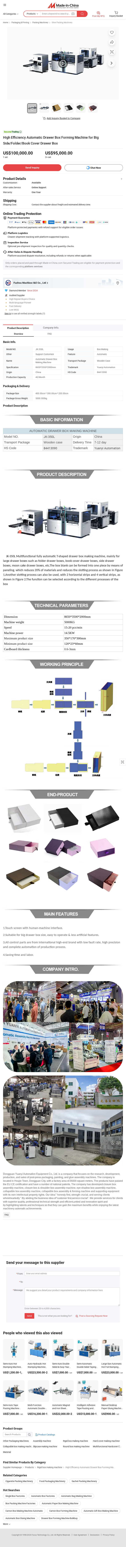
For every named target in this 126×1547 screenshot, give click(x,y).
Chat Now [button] (95, 167)
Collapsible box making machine (18, 1446)
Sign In (8, 313)
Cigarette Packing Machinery (19, 1481)
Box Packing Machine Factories (20, 1503)
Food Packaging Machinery (52, 1481)
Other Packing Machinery (62, 22)
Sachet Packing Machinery (84, 1481)
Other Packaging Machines (16, 1440)
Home (5, 22)
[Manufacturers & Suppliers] (63, 5)
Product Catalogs (46, 1434)
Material (7, 1452)
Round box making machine (76, 1446)
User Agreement (80, 1535)
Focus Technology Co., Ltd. (43, 1535)
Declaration (95, 1535)
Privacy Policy (108, 1535)
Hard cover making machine (106, 1440)
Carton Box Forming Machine (63, 1510)
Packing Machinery (40, 22)
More (5, 1523)
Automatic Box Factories (43, 1496)
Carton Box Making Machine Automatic (24, 1510)
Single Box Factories (15, 1496)
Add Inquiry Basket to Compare (63, 118)
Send (29, 1315)
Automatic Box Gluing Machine (20, 1518)
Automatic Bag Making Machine (76, 1496)
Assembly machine (42, 1440)
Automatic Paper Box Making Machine (60, 1503)
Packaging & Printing (20, 22)
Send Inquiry (32, 167)
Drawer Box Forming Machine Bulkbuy (59, 1518)
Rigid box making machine (75, 1440)
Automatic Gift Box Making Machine (101, 1510)
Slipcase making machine (45, 1446)
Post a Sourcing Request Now (92, 1315)
